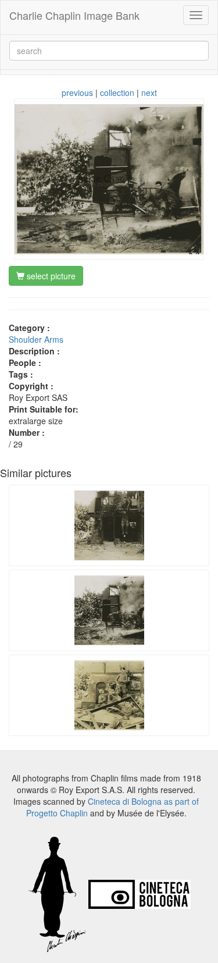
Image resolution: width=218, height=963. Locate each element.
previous (77, 92)
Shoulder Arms (36, 339)
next (149, 92)
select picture (50, 276)
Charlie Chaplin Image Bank (74, 15)
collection (117, 92)
